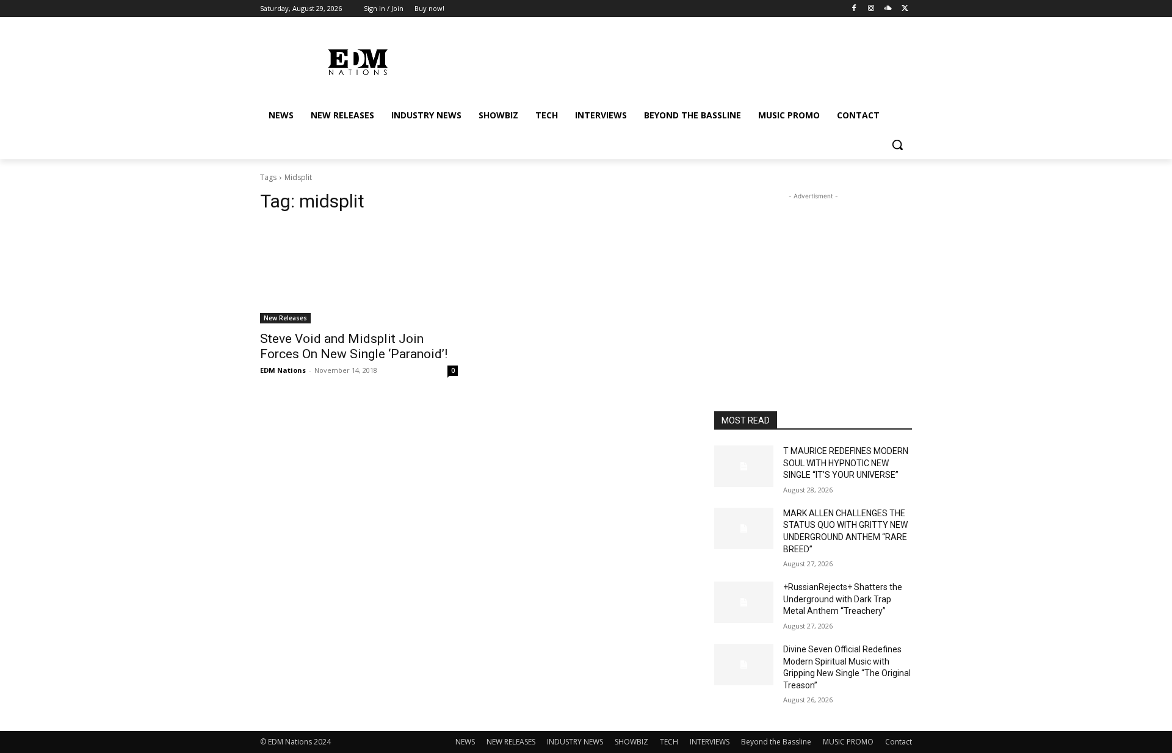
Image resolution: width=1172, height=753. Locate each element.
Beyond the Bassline (776, 742)
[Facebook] (854, 9)
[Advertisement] (813, 279)
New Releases (285, 318)
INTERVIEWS (709, 742)
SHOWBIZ (631, 742)
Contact (898, 742)
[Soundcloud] (888, 9)
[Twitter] (905, 9)
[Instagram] (871, 9)
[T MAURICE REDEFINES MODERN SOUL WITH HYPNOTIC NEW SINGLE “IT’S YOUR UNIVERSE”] (743, 466)
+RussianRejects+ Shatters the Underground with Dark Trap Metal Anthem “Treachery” (842, 599)
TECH (669, 742)
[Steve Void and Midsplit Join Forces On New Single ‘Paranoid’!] (359, 274)
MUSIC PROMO (848, 742)
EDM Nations (283, 370)
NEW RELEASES (511, 742)
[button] (897, 144)
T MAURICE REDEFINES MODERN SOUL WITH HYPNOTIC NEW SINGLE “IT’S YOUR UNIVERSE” (845, 463)
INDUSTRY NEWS (575, 742)
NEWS (465, 742)
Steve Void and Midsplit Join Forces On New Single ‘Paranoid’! (353, 346)
